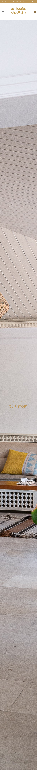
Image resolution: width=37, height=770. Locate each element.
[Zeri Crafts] (18, 11)
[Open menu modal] (3, 11)
